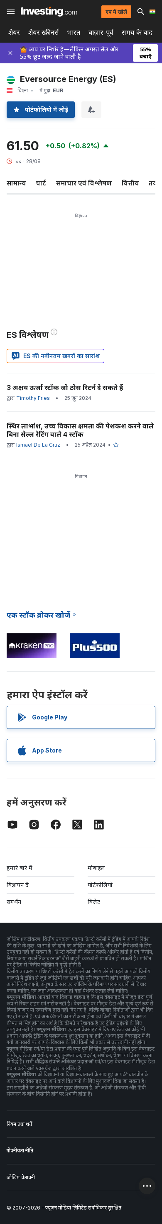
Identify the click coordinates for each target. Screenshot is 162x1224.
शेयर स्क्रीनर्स (43, 32)
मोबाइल (96, 867)
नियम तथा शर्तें (19, 1124)
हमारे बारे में (19, 867)
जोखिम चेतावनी (21, 1177)
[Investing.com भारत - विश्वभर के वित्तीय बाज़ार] (49, 12)
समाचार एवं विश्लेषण (84, 183)
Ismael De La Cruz (38, 445)
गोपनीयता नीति (20, 1150)
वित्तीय (130, 183)
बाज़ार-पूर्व (100, 32)
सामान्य (16, 183)
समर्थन (14, 901)
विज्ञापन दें (18, 884)
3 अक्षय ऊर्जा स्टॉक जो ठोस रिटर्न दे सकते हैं (65, 387)
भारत (73, 32)
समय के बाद (137, 32)
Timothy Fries (33, 398)
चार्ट (41, 183)
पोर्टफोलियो (100, 884)
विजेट (94, 901)
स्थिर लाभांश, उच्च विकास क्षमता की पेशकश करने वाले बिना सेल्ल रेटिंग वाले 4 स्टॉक (80, 430)
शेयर (14, 32)
